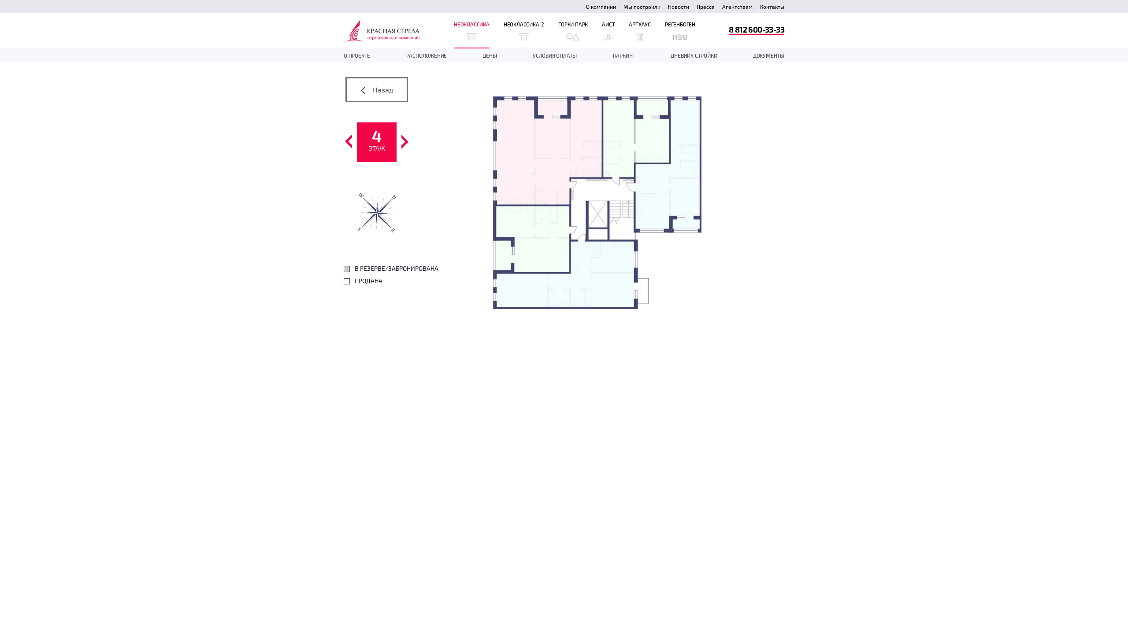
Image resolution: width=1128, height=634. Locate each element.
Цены (489, 55)
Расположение (426, 55)
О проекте (357, 55)
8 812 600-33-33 (756, 29)
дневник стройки (694, 55)
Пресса (706, 7)
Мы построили (641, 7)
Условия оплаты (555, 55)
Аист (608, 24)
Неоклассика (472, 24)
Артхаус (640, 24)
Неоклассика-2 (524, 24)
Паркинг (624, 55)
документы (768, 55)
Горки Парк (573, 24)
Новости (678, 7)
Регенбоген (680, 24)
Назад (382, 89)
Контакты (772, 7)
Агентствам (737, 7)
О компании (601, 7)
